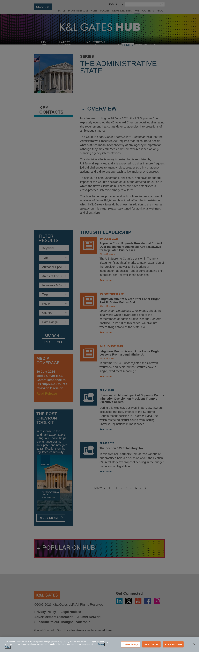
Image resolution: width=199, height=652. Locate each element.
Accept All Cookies (173, 644)
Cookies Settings (130, 644)
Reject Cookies (151, 644)
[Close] (194, 644)
